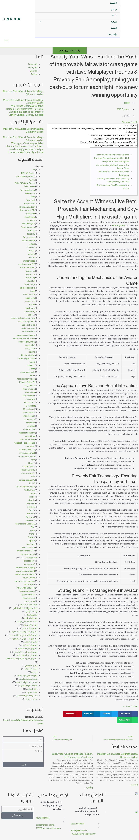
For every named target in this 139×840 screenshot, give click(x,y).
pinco (32, 493)
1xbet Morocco (28, 227)
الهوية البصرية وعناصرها (27, 675)
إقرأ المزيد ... (133, 785)
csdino (32, 352)
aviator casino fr (27, 267)
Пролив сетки (29, 598)
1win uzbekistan (27, 190)
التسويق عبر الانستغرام (27, 648)
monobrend (28, 416)
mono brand (29, 402)
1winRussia (30, 193)
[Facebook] (19, 19)
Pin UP (32, 483)
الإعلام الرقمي (31, 611)
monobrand (28, 412)
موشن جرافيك (31, 699)
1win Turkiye (29, 186)
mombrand (30, 399)
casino (29, 315)
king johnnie (30, 385)
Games (30, 365)
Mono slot (30, 406)
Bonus (13, 720)
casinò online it (28, 331)
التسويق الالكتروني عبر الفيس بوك (23, 635)
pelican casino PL (27, 480)
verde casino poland (25, 571)
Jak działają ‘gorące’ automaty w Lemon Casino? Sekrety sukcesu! (26, 113)
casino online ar (28, 328)
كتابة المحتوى (31, 689)
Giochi (32, 369)
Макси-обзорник (27, 591)
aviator (32, 257)
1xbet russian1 (28, 240)
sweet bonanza (27, 547)
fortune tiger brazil (26, 358)
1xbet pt (31, 230)
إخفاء (126, 125)
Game (32, 362)
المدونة (34, 672)
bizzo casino (29, 294)
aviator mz (30, 274)
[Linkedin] (8, 19)
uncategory (29, 561)
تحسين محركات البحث (28, 679)
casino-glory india (27, 342)
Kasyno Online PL (27, 382)
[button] (128, 714)
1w (34, 170)
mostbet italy (29, 436)
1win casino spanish (25, 176)
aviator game (118, 225)
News (31, 463)
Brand (32, 304)
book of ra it (29, 301)
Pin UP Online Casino (25, 487)
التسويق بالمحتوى (30, 645)
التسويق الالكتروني (29, 628)
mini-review (30, 392)
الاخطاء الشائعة (30, 618)
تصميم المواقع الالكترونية (26, 682)
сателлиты (30, 601)
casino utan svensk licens (23, 338)
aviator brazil (29, 261)
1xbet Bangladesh (27, 207)
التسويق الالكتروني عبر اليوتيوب (24, 638)
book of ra (30, 298)
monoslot (30, 422)
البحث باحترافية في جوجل (27, 621)
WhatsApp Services (25, 588)
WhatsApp (29, 584)
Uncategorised (28, 554)
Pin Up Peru (29, 490)
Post (31, 510)
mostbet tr (30, 446)
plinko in (31, 500)
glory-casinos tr (27, 372)
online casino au (27, 470)
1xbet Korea (29, 217)
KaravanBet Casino (26, 379)
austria (31, 254)
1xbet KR (31, 220)
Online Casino (28, 466)
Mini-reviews (28, 396)
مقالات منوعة (31, 692)
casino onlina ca (27, 325)
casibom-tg (30, 311)
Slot (33, 527)
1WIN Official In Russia (25, 183)
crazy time (30, 348)
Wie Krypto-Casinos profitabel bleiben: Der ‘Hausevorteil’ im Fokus (25, 107)
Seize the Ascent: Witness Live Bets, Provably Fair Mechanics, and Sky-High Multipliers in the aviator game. (111, 158)
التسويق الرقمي (30, 642)
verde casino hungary (25, 567)
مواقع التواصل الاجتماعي (27, 696)
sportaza (31, 544)
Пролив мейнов (28, 594)
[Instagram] (11, 19)
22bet (32, 244)
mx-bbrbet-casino (26, 456)
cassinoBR (30, 345)
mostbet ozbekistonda (24, 443)
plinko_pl (31, 507)
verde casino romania (25, 574)
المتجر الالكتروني (30, 669)
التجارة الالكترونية (30, 625)
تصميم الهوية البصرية (28, 685)
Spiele (32, 540)
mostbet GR (29, 429)
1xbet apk (30, 200)
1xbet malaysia (28, 223)
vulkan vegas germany (25, 581)
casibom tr (30, 308)
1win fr (32, 180)
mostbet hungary (27, 433)
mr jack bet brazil (27, 453)
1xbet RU (31, 234)
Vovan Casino (28, 578)
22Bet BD (30, 247)
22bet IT (31, 250)
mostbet (31, 426)
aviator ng (30, 277)
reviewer (30, 520)
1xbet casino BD (27, 210)
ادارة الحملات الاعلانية (28, 605)
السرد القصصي (31, 665)
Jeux (32, 375)
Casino (20, 720)
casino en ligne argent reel (23, 318)
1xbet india (30, 213)
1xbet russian (29, 237)
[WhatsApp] (4, 19)
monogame (30, 419)
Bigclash (6, 720)
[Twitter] (15, 19)
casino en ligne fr (26, 321)
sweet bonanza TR (26, 551)
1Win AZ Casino (28, 173)
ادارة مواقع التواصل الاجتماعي (25, 608)
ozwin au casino (28, 473)
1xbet (32, 196)
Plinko (31, 497)
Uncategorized (30, 557)
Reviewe (30, 517)
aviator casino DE (26, 264)
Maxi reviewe (29, 389)
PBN (33, 476)
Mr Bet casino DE (27, 449)
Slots (32, 530)
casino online (31, 720)
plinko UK (31, 503)
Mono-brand (29, 409)
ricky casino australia (25, 524)
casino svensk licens (26, 335)
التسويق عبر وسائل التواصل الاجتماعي (21, 658)
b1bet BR (31, 281)
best (32, 291)
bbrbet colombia (27, 288)
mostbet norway (27, 439)
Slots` (32, 534)
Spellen (31, 537)
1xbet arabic (29, 203)
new (33, 460)
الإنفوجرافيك (32, 615)
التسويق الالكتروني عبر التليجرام (24, 631)
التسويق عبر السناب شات (26, 655)
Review (30, 514)
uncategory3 (29, 564)
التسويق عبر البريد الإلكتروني (25, 652)
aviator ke (30, 271)
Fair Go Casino (28, 355)
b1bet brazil (30, 284)
